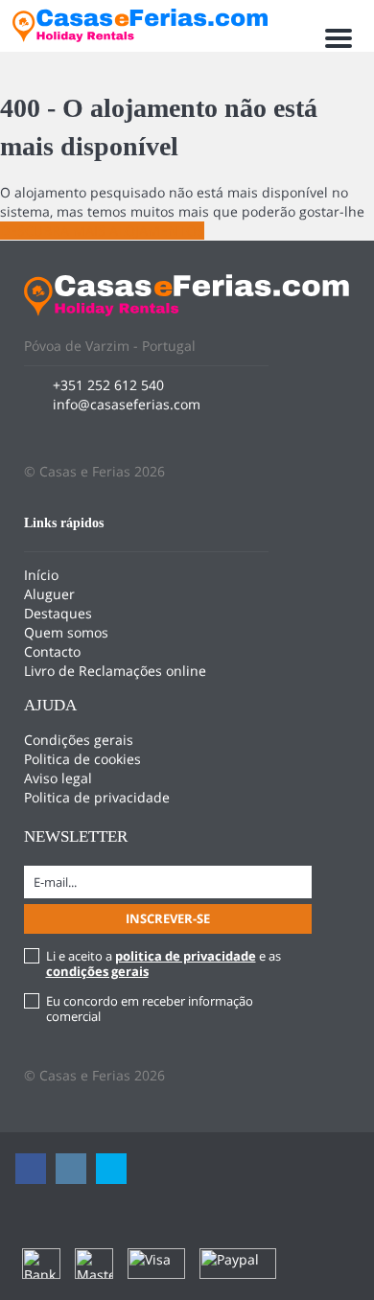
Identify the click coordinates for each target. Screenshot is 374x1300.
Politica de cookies (82, 759)
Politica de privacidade (97, 797)
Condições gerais (78, 740)
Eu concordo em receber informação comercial (149, 1008)
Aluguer (49, 594)
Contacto (52, 651)
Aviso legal (58, 778)
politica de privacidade (185, 955)
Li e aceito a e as (163, 963)
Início (41, 575)
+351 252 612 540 (108, 385)
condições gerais (97, 971)
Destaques (58, 613)
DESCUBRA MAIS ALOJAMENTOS (102, 230)
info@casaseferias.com (126, 404)
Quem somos (66, 632)
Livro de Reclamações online (115, 671)
